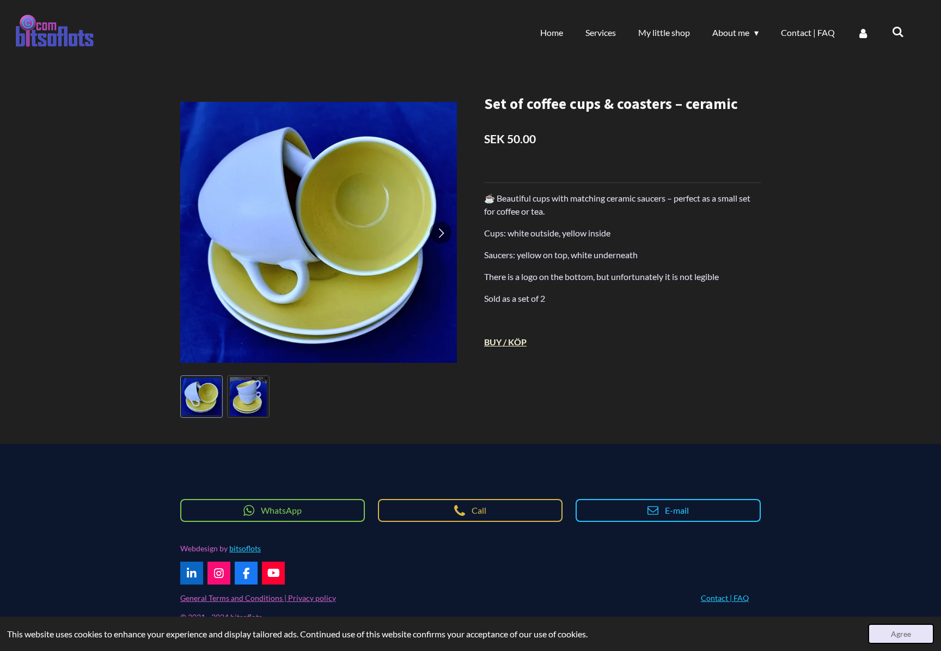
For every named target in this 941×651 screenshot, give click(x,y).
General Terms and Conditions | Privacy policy (258, 598)
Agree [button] (901, 633)
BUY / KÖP (505, 342)
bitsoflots (245, 548)
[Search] (898, 31)
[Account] (863, 32)
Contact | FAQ (725, 598)
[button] (201, 396)
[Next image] (440, 233)
